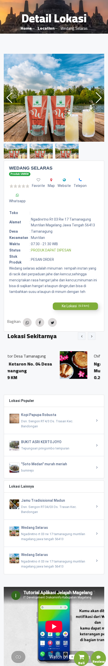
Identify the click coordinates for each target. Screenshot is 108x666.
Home (26, 28)
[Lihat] (54, 98)
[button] (98, 97)
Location (46, 28)
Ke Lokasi (75, 306)
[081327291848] (80, 180)
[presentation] (81, 336)
